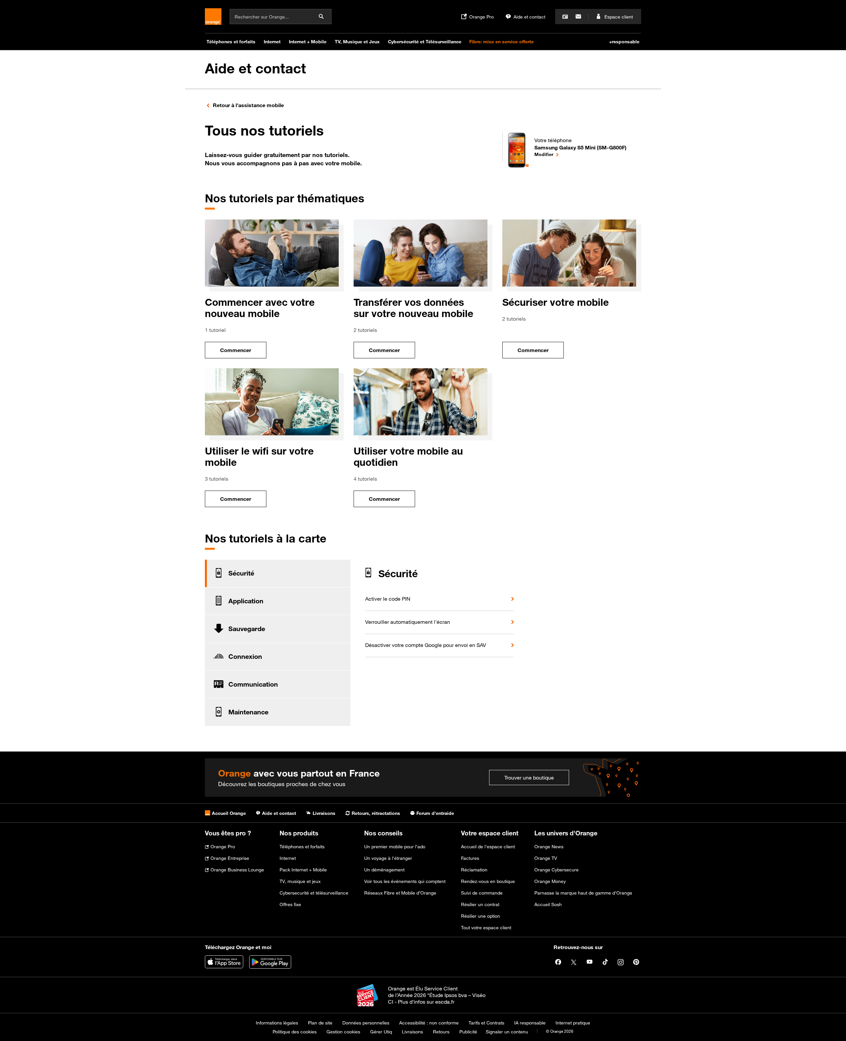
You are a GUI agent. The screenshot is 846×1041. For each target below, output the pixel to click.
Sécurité (241, 573)
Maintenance (248, 712)
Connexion (245, 657)
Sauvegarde (246, 629)
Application (245, 601)
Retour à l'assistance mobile (248, 105)
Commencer (243, 352)
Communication (253, 684)
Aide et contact (255, 68)
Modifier (580, 154)
